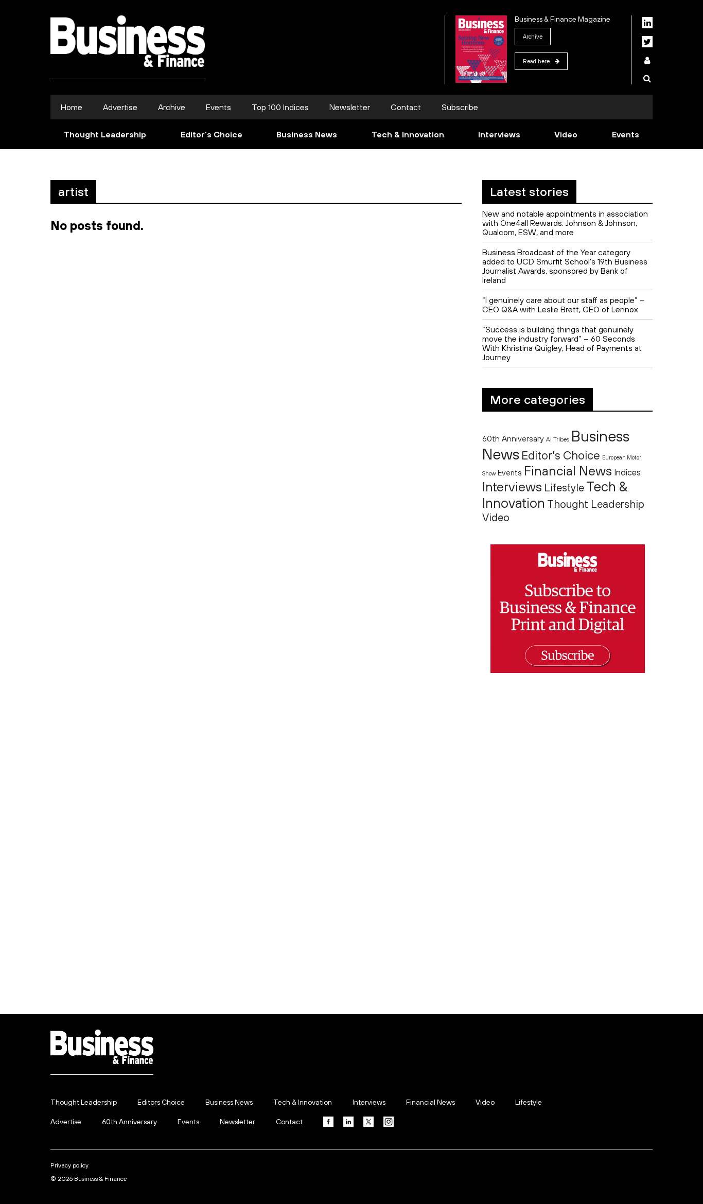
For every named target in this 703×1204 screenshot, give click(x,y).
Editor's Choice (560, 455)
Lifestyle (564, 487)
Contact (406, 107)
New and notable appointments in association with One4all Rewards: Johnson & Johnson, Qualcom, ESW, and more (565, 223)
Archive (532, 36)
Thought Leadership (105, 134)
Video (565, 134)
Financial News (568, 470)
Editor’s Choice (211, 134)
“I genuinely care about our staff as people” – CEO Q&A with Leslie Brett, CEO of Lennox (563, 304)
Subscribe (460, 107)
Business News (306, 134)
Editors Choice (161, 1102)
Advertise (120, 107)
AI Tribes (557, 439)
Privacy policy (69, 1165)
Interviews (499, 134)
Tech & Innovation (408, 134)
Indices (627, 472)
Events (218, 107)
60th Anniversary (513, 438)
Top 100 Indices (280, 107)
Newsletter (349, 107)
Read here (536, 61)
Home (71, 107)
